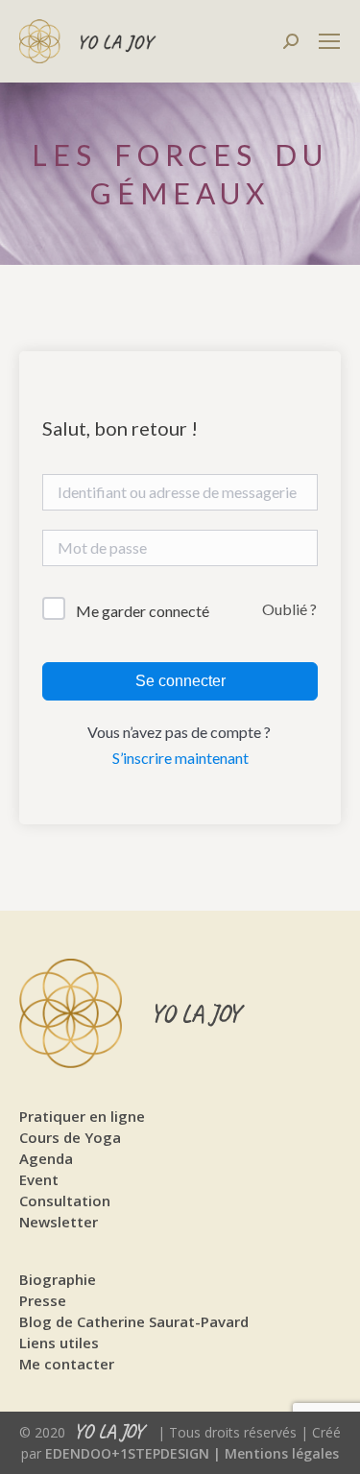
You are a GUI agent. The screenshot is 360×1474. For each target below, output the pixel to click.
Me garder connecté (142, 611)
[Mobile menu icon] (329, 41)
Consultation (64, 1200)
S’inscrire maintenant (180, 758)
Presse (42, 1300)
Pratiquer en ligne (82, 1116)
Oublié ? (289, 609)
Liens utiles (59, 1342)
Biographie (57, 1279)
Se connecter (180, 681)
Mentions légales (282, 1453)
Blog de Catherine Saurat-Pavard (134, 1321)
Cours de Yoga (70, 1137)
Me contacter (66, 1363)
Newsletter (58, 1221)
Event (39, 1179)
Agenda (46, 1158)
